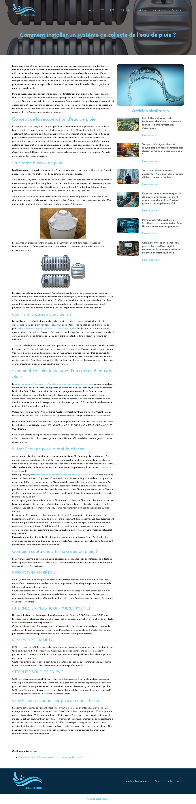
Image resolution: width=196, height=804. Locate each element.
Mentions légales (168, 781)
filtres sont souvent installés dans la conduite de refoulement (65, 475)
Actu (91, 10)
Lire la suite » (150, 135)
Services (176, 10)
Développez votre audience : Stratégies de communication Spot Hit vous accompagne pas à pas (162, 223)
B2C (112, 10)
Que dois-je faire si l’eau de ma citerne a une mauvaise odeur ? (51, 757)
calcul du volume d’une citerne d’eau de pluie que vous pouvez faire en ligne (54, 384)
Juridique (142, 10)
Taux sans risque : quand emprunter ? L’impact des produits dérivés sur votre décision (162, 174)
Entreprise (126, 10)
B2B (102, 10)
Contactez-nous (136, 781)
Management (159, 10)
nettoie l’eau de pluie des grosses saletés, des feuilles (49, 329)
